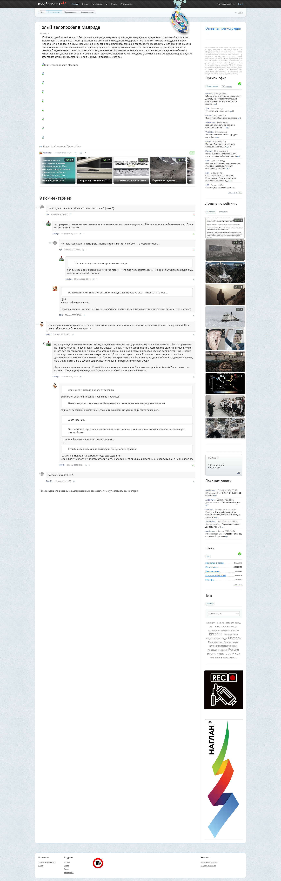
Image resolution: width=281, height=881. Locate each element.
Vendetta (209, 132)
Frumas (209, 94)
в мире (220, 622)
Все (42, 12)
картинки (228, 634)
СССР (230, 653)
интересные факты (230, 630)
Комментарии (212, 86)
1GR (207, 108)
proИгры (209, 579)
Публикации (227, 86)
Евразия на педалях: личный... (164, 180)
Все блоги (238, 585)
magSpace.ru (49, 3)
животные (221, 626)
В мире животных (213, 534)
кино (236, 634)
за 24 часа (211, 212)
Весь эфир (232, 193)
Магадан (234, 638)
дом (211, 627)
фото (225, 658)
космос (217, 638)
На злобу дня (211, 493)
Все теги (210, 604)
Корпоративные (87, 12)
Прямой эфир (216, 78)
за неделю (223, 212)
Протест (71, 146)
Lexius (208, 141)
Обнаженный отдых (231, 502)
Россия (233, 649)
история (215, 634)
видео (230, 622)
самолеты (211, 654)
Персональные (70, 12)
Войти (240, 4)
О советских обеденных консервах (221, 118)
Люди (114, 4)
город (238, 623)
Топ (208, 556)
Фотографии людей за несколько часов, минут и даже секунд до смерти (222, 514)
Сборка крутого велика (92, 180)
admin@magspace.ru (209, 862)
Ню (51, 146)
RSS (240, 193)
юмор (233, 657)
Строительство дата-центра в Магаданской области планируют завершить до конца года (220, 178)
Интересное (211, 567)
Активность (126, 4)
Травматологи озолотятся (130, 180)
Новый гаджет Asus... (54, 180)
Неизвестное (212, 571)
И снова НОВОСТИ (215, 575)
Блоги (85, 4)
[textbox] (224, 613)
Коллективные (54, 12)
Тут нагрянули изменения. (217, 111)
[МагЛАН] (223, 708)
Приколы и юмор (214, 563)
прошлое (222, 650)
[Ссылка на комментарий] (70, 214)
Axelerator (210, 122)
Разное (208, 512)
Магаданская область (219, 642)
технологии (216, 657)
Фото (78, 146)
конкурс (209, 638)
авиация (210, 622)
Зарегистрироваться (225, 4)
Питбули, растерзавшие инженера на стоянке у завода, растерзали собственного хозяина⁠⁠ (222, 166)
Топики (75, 4)
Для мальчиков (212, 502)
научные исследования (220, 646)
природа (212, 650)
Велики (213, 458)
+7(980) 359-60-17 (208, 866)
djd (47, 214)
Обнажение (59, 146)
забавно (233, 627)
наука (236, 642)
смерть (221, 654)
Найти (240, 12)
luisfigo (56, 234)
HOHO (49, 334)
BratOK (49, 481)
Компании (97, 4)
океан (235, 646)
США (237, 654)
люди (224, 638)
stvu (207, 161)
